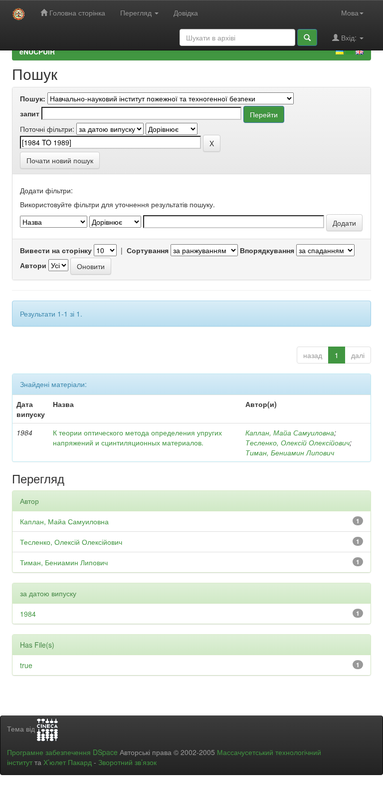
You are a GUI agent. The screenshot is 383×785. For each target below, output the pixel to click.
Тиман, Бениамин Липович (289, 452)
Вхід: (349, 37)
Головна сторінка (76, 12)
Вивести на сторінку (56, 250)
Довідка (186, 12)
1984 (28, 614)
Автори (33, 265)
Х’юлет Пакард (67, 762)
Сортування (148, 250)
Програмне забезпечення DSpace (62, 752)
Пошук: (32, 98)
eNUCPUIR (37, 51)
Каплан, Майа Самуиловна (289, 432)
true (26, 665)
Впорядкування (267, 250)
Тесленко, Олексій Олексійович (297, 442)
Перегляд (137, 12)
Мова (350, 12)
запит (29, 113)
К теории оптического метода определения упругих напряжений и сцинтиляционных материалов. (137, 437)
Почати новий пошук (59, 160)
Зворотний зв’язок (127, 762)
